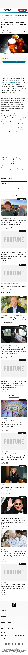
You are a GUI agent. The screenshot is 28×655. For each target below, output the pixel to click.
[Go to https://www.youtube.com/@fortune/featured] (22, 644)
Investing (4, 345)
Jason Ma (5, 429)
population (12, 379)
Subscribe (22, 10)
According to (9, 82)
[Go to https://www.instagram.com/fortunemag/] (15, 644)
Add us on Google (14, 61)
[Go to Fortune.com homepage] (7, 10)
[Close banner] (25, 58)
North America (6, 250)
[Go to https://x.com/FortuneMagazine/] (9, 644)
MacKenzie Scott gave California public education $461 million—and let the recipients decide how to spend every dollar (13, 587)
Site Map (3, 638)
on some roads (13, 128)
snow (3, 19)
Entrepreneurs (13, 283)
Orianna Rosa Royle (8, 559)
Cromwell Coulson (7, 322)
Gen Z (16, 218)
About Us (3, 632)
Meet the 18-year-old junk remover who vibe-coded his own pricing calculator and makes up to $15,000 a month (13, 222)
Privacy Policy (14, 648)
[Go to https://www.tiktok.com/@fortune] (19, 644)
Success (3, 283)
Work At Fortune (4, 635)
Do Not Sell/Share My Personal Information (12, 649)
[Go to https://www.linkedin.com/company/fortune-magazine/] (12, 644)
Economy (4, 379)
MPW (2, 484)
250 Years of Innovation (18, 315)
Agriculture (13, 345)
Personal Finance (6, 218)
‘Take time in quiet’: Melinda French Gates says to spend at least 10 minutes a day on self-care (14, 489)
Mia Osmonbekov (7, 260)
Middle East (5, 451)
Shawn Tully (13, 429)
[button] (5, 30)
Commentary (5, 315)
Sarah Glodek (6, 493)
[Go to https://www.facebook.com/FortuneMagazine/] (5, 644)
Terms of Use (9, 648)
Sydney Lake (6, 592)
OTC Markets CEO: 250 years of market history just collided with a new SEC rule (13, 318)
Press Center (17, 632)
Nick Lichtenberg (7, 227)
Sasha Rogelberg (7, 356)
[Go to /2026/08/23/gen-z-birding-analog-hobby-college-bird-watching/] (14, 239)
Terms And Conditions (19, 635)
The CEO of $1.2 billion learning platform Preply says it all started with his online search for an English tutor (13, 288)
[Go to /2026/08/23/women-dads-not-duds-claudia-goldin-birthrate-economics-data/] (14, 368)
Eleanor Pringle (7, 389)
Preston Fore (6, 526)
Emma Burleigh (6, 292)
